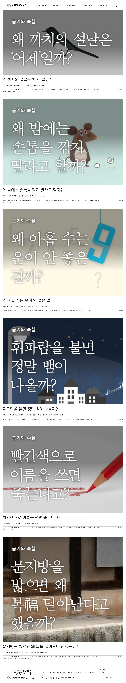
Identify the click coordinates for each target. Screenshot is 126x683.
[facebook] (26, 678)
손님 (4, 658)
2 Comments (30, 658)
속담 (80, 200)
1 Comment (8, 202)
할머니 (22, 658)
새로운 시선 (40, 89)
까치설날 (72, 89)
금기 (59, 89)
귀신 (66, 656)
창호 (19, 658)
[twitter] (30, 678)
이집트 (89, 527)
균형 (69, 656)
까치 (61, 89)
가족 (51, 656)
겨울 (53, 656)
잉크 (93, 527)
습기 (6, 658)
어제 (98, 89)
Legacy (29, 89)
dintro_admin (7, 89)
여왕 (79, 527)
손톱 (85, 200)
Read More (120, 89)
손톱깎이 (89, 200)
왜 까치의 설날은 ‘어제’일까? (27, 79)
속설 (92, 89)
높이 (74, 656)
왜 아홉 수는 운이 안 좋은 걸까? (29, 300)
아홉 (74, 310)
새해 (85, 89)
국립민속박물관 (53, 89)
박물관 (81, 89)
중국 (98, 527)
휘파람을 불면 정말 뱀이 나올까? (30, 409)
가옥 (48, 656)
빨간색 (73, 527)
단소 (61, 419)
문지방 (79, 656)
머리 (77, 656)
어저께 (94, 89)
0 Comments (11, 91)
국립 (48, 89)
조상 (97, 200)
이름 (86, 527)
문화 (76, 89)
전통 (6, 91)
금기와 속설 (34, 89)
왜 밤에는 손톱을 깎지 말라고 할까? (33, 190)
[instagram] (33, 678)
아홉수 (76, 310)
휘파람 (86, 419)
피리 (83, 419)
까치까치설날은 (66, 89)
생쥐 (77, 200)
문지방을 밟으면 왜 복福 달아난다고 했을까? (40, 646)
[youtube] (36, 678)
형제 (25, 658)
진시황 (4, 529)
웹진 (4, 91)
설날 (89, 89)
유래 (84, 527)
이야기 (11, 658)
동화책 (63, 200)
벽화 (70, 527)
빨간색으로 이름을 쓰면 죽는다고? (32, 517)
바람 (88, 656)
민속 (79, 89)
